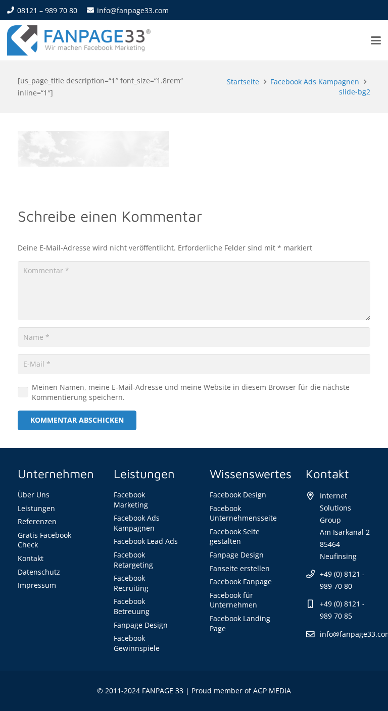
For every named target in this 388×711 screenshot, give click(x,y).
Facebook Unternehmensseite (243, 513)
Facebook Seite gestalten (235, 536)
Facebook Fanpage (241, 581)
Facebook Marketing (131, 500)
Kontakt (30, 558)
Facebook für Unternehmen (233, 600)
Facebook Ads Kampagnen (137, 523)
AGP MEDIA (272, 690)
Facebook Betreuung (132, 606)
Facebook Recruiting (131, 583)
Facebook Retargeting (133, 560)
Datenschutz (39, 572)
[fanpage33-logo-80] (79, 40)
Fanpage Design (141, 625)
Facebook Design (238, 494)
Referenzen (37, 521)
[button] (375, 40)
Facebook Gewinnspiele (137, 643)
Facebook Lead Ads (146, 541)
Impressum (37, 585)
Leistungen (36, 508)
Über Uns (34, 494)
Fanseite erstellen (240, 568)
